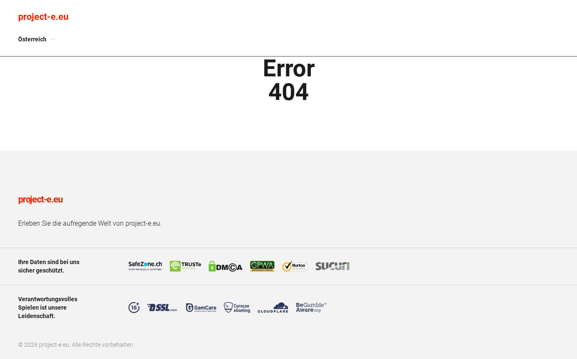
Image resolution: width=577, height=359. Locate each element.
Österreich (32, 39)
